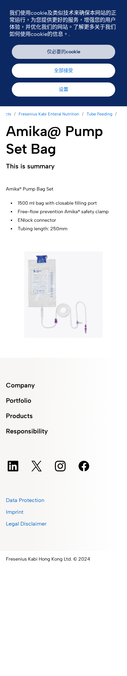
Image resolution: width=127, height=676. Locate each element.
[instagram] (60, 466)
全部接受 (63, 70)
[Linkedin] (13, 466)
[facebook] (84, 466)
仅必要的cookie (63, 51)
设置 (63, 89)
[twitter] (37, 466)
